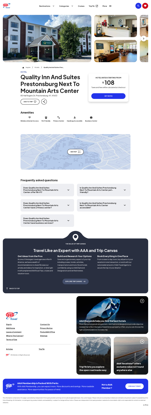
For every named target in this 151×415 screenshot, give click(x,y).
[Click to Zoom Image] (47, 38)
